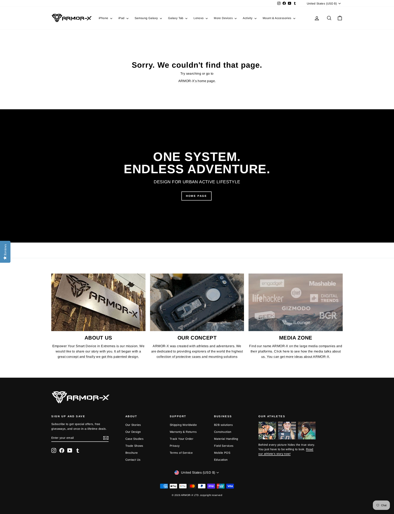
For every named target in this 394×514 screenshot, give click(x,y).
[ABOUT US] (98, 302)
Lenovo (199, 18)
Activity (248, 18)
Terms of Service (181, 452)
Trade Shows (134, 445)
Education (221, 459)
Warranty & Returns (183, 431)
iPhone (104, 18)
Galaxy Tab (176, 18)
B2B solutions (223, 424)
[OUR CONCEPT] (197, 302)
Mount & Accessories (277, 18)
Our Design (133, 431)
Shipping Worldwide (183, 424)
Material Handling (226, 438)
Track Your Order (181, 438)
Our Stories (133, 424)
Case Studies (134, 438)
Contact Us (133, 459)
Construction (222, 431)
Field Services (224, 445)
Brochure (131, 452)
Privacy (175, 445)
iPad (121, 18)
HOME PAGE (196, 195)
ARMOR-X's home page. (197, 81)
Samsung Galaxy (147, 18)
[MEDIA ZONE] (296, 302)
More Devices (224, 18)
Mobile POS (222, 452)
